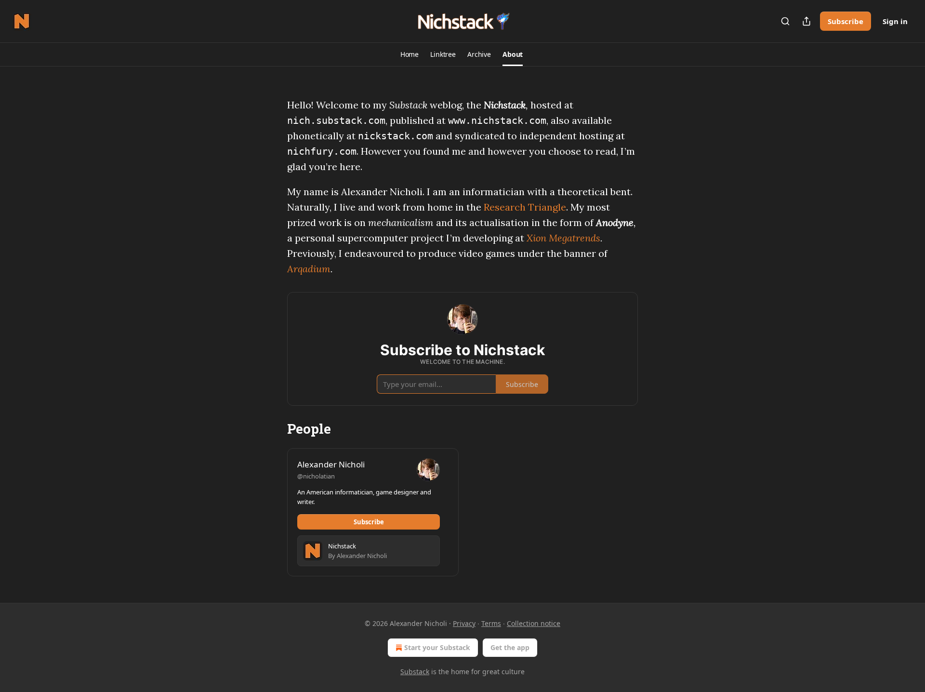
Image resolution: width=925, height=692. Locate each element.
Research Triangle (525, 207)
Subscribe (845, 21)
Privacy (464, 623)
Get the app (509, 647)
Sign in (895, 21)
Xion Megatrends (563, 238)
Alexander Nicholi (331, 464)
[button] (409, 54)
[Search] (785, 21)
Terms (491, 623)
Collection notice (533, 623)
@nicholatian (316, 476)
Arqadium (308, 269)
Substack (414, 671)
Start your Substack (437, 647)
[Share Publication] (806, 21)
